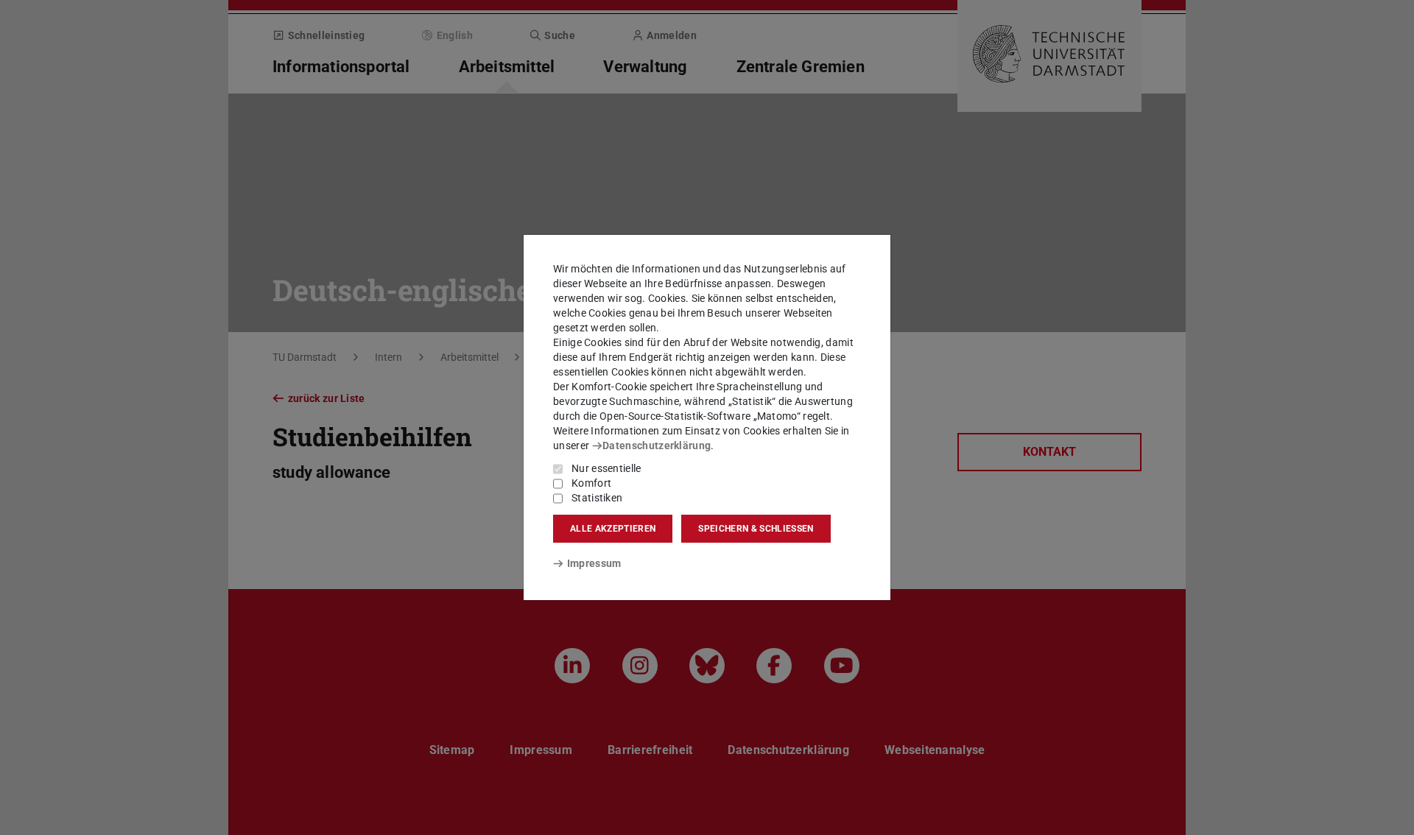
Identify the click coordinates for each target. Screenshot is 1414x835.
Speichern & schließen (755, 529)
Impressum (594, 563)
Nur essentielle (606, 468)
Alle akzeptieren (612, 529)
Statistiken (596, 498)
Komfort (591, 483)
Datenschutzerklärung (656, 445)
